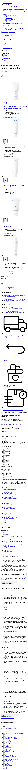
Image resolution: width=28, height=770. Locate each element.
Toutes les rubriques (10, 21)
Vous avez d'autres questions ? (10, 496)
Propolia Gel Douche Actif (9, 310)
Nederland (12, 761)
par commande (14, 11)
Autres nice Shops (7, 551)
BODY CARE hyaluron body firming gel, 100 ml (15, 263)
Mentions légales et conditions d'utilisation (13, 541)
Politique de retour (7, 492)
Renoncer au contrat (5, 554)
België (9, 764)
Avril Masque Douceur (8, 307)
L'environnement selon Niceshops (11, 517)
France (9, 742)
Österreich (12, 734)
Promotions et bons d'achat (9, 494)
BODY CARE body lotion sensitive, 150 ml (14, 186)
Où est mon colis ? (7, 507)
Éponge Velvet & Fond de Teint (10, 301)
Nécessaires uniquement (11, 582)
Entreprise (5, 550)
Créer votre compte (7, 504)
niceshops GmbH (11, 539)
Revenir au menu (7, 1)
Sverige (10, 745)
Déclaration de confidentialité (7, 586)
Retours (8, 16)
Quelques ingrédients (8, 514)
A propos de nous (7, 524)
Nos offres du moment (8, 518)
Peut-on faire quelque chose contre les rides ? (13, 300)
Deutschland (13, 737)
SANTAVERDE (10, 287)
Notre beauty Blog (7, 513)
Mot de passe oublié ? (8, 506)
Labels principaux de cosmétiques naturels (13, 516)
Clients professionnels (8, 497)
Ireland (9, 760)
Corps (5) (11, 289)
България (11, 751)
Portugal (10, 765)
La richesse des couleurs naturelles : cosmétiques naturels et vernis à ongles (14, 296)
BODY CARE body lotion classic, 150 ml (14, 146)
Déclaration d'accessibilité (9, 546)
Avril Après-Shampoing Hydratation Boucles (13, 312)
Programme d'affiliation (8, 520)
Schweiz (11, 752)
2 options (5, 102)
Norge (9, 768)
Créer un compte (7, 41)
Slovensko (12, 758)
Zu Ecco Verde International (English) (9, 728)
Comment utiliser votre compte (10, 498)
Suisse (9, 754)
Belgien (10, 767)
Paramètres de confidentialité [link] (9, 548)
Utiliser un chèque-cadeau (9, 508)
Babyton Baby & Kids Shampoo (10, 311)
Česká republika (16, 759)
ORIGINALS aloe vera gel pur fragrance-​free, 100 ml (15, 107)
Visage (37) (11, 288)
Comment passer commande (9, 489)
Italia (8, 736)
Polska (9, 747)
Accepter (3, 582)
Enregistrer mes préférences (7, 715)
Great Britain (14, 738)
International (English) (20, 733)
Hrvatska (11, 746)
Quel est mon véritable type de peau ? (11, 298)
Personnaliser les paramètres (7, 583)
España (9, 740)
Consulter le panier (7, 4)
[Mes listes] (4, 44)
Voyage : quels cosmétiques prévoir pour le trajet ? (14, 299)
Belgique (11, 763)
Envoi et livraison (7, 491)
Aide (4, 14)
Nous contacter (9, 20)
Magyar (10, 749)
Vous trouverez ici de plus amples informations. (11, 424)
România (11, 743)
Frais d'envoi (9, 18)
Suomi (9, 750)
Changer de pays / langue (17, 536)
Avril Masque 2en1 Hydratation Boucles (12, 308)
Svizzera (11, 755)
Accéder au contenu (7, 3)
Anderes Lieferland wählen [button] (7, 731)
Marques (5, 286)
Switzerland (13, 756)
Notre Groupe (6, 526)
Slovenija (11, 741)
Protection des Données (8, 542)
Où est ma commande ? (11, 15)
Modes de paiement (10, 19)
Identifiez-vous (6, 37)
